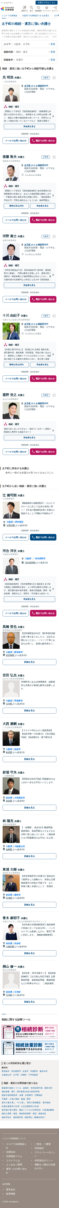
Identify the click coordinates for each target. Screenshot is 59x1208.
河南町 (24, 1075)
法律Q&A (10, 1152)
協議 (23, 1099)
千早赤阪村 (33, 1075)
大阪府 (10, 522)
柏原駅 (9, 752)
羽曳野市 (18, 700)
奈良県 (9, 798)
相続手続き (6, 1117)
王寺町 (17, 992)
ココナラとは (13, 1160)
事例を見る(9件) (16, 364)
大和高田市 (19, 798)
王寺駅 (9, 995)
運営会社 (10, 1189)
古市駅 (9, 704)
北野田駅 (11, 525)
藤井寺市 (44, 1071)
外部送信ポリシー (44, 1160)
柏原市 (17, 749)
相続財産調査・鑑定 (28, 1113)
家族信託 (42, 1113)
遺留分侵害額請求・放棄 (12, 1095)
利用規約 (39, 1148)
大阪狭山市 (19, 846)
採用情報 (10, 1193)
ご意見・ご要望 (42, 1144)
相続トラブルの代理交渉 (30, 1110)
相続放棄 (6, 1091)
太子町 (27, 86)
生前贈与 (29, 1095)
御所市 (17, 895)
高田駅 (9, 801)
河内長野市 (40, 558)
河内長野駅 (30, 562)
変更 (53, 44)
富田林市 (18, 652)
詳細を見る (29, 662)
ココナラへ (8, 3)
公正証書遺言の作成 (30, 1106)
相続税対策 (18, 1117)
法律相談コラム (14, 1156)
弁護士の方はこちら (46, 2)
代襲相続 (38, 1095)
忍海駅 (9, 898)
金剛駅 (9, 849)
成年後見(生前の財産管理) (28, 1091)
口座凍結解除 (48, 1110)
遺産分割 (48, 1088)
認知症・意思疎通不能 (33, 1088)
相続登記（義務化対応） (35, 1117)
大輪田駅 (10, 946)
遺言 (13, 1091)
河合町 (17, 943)
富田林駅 (10, 655)
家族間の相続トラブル (11, 1088)
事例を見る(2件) (16, 206)
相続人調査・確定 (9, 1113)
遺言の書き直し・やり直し (13, 1102)
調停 (28, 1099)
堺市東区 (19, 522)
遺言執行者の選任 (9, 1110)
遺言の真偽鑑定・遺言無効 (38, 1102)
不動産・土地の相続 (10, 1099)
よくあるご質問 (14, 1164)
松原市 (26, 1071)
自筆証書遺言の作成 (10, 1106)
